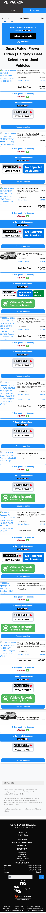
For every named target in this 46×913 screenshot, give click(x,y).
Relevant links (8, 783)
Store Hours (22, 863)
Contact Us (8, 906)
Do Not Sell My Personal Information (27, 908)
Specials (22, 860)
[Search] (41, 877)
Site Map (6, 908)
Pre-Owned (22, 854)
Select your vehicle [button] (23, 36)
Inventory (22, 849)
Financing (22, 846)
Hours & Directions (22, 843)
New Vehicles (22, 852)
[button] (23, 95)
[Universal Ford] (13, 2)
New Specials (22, 856)
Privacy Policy (34, 906)
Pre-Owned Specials (22, 858)
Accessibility (21, 906)
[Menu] (41, 4)
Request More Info (23, 127)
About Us (22, 839)
